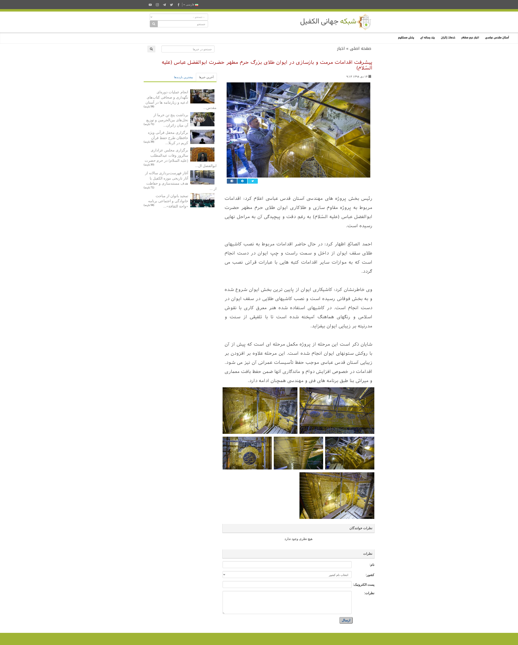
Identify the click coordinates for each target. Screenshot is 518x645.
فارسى (190, 4)
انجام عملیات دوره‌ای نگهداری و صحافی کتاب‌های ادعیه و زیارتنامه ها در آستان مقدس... (181, 99)
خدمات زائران (448, 37)
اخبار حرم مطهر (470, 37)
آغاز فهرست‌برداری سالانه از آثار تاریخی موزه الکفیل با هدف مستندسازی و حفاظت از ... (181, 180)
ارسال (346, 620)
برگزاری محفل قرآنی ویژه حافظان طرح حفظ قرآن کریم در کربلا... (168, 137)
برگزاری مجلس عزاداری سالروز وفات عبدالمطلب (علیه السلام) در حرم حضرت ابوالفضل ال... (181, 157)
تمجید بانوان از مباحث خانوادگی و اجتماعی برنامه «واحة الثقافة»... (168, 201)
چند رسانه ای (427, 37)
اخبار (341, 48)
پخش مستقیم (406, 37)
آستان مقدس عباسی (497, 37)
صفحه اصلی (360, 48)
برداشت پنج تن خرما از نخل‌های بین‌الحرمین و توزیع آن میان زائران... (167, 120)
